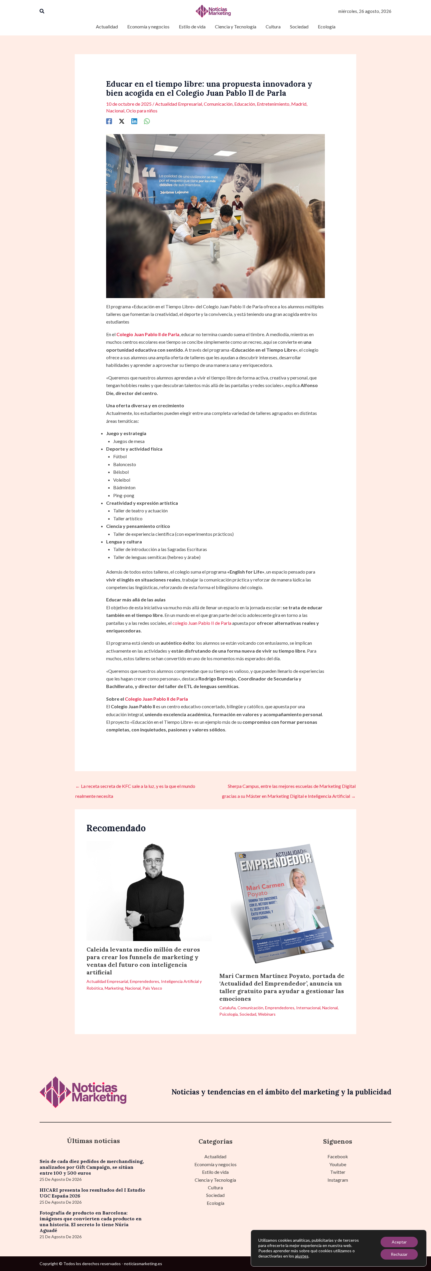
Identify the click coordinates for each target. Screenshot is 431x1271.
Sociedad (248, 1014)
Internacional (308, 1007)
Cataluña (227, 1007)
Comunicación (218, 104)
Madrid (298, 104)
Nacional (115, 110)
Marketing (114, 988)
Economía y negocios (215, 1164)
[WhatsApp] (147, 121)
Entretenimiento (273, 104)
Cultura (215, 1187)
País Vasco (152, 988)
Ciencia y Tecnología (215, 1180)
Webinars (267, 1014)
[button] (42, 11)
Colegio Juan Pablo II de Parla (156, 699)
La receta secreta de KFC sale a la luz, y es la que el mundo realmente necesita (135, 787)
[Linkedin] (134, 121)
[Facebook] (109, 121)
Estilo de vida (215, 1172)
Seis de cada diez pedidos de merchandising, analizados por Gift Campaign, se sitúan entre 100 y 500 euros (92, 1167)
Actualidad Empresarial (178, 104)
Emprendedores (144, 981)
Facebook (338, 1156)
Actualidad (215, 1156)
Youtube (337, 1164)
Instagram (338, 1180)
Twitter (337, 1172)
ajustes (301, 1255)
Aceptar (399, 1241)
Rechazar (399, 1254)
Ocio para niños (141, 110)
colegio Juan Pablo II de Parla (201, 623)
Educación (244, 104)
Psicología (228, 1014)
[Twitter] (122, 121)
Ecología (215, 1203)
